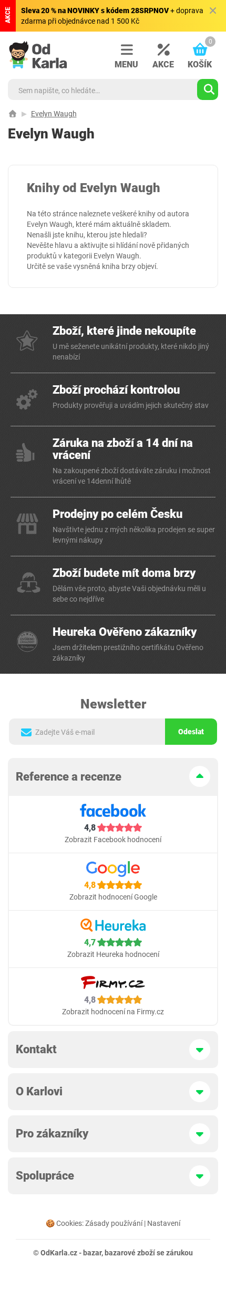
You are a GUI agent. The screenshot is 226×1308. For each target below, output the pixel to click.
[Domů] (12, 113)
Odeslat (191, 731)
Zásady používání (113, 1223)
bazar (92, 1253)
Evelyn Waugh (54, 113)
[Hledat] (207, 89)
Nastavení (163, 1223)
